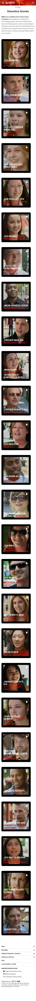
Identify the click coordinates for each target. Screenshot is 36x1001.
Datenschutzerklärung (13, 985)
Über (3, 946)
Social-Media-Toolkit (8, 964)
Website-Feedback (10, 974)
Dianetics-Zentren (7, 957)
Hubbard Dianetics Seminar (10, 953)
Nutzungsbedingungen (7, 986)
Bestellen (4, 950)
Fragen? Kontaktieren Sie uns (13, 971)
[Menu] (2, 2)
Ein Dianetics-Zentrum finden (13, 976)
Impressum (16, 986)
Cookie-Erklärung (24, 985)
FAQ (2, 960)
